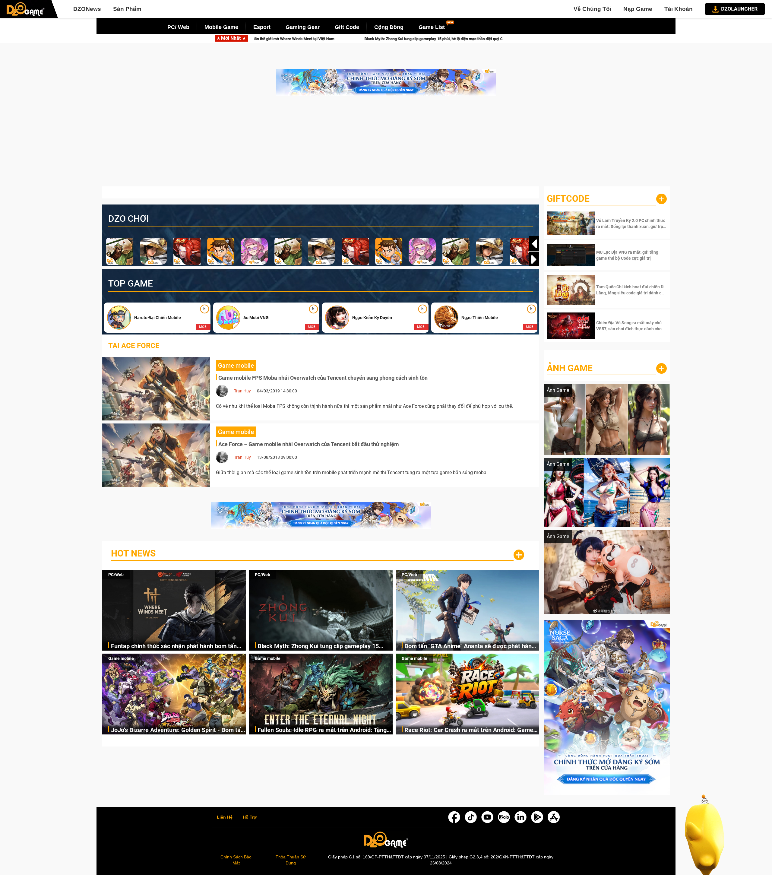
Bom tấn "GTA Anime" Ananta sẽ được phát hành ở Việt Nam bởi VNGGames (438, 38)
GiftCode (568, 198)
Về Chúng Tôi (592, 9)
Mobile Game (221, 27)
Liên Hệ (225, 817)
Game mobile (121, 658)
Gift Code (347, 27)
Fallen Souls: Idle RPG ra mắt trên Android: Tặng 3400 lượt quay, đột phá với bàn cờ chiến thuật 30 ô (324, 730)
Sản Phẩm (127, 9)
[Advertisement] (386, 144)
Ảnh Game (570, 368)
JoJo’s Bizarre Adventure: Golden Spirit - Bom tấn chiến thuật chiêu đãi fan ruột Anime (177, 730)
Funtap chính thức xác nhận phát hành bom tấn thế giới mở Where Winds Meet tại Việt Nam (174, 646)
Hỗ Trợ (250, 817)
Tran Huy (242, 390)
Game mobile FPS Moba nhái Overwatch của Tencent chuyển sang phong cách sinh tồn (323, 378)
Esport (262, 27)
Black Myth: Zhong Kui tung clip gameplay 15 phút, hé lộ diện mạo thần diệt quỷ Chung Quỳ (265, 38)
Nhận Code (630, 223)
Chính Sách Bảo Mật (236, 859)
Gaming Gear (303, 27)
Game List (432, 27)
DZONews (87, 9)
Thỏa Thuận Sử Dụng (291, 859)
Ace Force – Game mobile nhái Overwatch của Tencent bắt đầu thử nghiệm (308, 444)
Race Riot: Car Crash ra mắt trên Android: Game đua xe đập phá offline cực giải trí (468, 730)
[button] (534, 259)
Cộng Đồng (388, 27)
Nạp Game (637, 9)
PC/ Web (178, 27)
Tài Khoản (678, 9)
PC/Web (116, 574)
